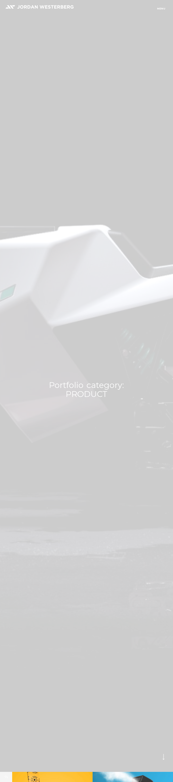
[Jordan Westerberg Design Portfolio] (39, 7)
